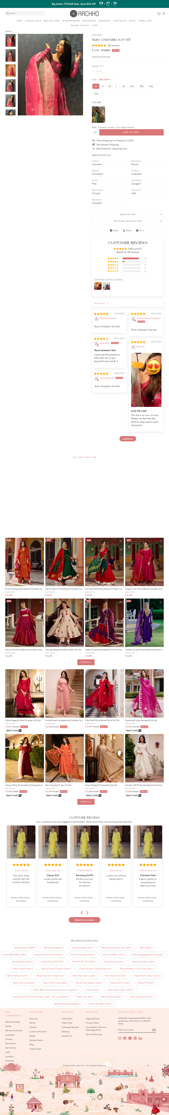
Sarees (8, 1026)
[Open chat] (163, 1099)
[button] (99, 45)
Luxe (95, 25)
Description (128, 214)
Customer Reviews (37, 1031)
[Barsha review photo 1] (146, 380)
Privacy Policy (92, 1023)
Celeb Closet (35, 1049)
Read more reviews (84, 920)
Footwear (120, 21)
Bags (132, 21)
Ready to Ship (80, 25)
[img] (101, 313)
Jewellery (145, 21)
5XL (96, 93)
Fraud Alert (67, 1018)
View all (86, 662)
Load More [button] (127, 438)
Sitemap (65, 1031)
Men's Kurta (10, 1048)
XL (123, 86)
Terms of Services (94, 1034)
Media (32, 1036)
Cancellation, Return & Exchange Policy (96, 1028)
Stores (32, 1023)
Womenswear (71, 21)
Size (94, 79)
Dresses (8, 1039)
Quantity (98, 66)
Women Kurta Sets (13, 1030)
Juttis (7, 1052)
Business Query (36, 1040)
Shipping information (128, 221)
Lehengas (9, 1035)
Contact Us (67, 1036)
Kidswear (104, 21)
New (19, 21)
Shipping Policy (93, 1018)
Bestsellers (52, 21)
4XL (151, 86)
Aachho (97, 35)
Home (8, 31)
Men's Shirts (10, 1043)
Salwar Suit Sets (12, 1022)
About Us (33, 1018)
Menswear (89, 21)
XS (95, 86)
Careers (33, 1027)
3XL (142, 86)
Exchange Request (70, 1027)
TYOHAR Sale (33, 21)
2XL (132, 86)
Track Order (67, 1023)
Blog (31, 1044)
